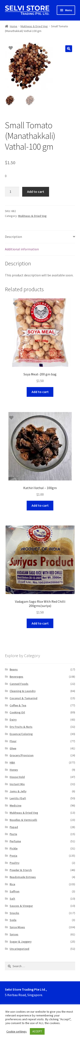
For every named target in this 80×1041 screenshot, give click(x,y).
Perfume (15, 841)
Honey (14, 770)
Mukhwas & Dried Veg (34, 26)
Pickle (13, 848)
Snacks (14, 913)
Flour (13, 741)
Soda (13, 920)
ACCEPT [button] (37, 1031)
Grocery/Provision (21, 755)
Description (13, 236)
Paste (13, 834)
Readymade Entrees (23, 877)
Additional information (22, 249)
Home (13, 26)
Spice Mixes (17, 927)
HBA (12, 762)
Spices (14, 934)
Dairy (13, 719)
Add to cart (35, 191)
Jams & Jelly (18, 791)
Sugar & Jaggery (21, 941)
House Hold (17, 777)
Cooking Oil (17, 712)
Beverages (16, 676)
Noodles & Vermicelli (23, 820)
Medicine (15, 805)
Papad (14, 827)
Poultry (14, 863)
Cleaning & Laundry (23, 691)
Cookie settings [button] (16, 1031)
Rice (12, 884)
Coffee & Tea (18, 705)
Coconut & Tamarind (23, 698)
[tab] (40, 237)
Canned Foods (19, 684)
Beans (14, 669)
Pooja (13, 856)
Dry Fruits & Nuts (21, 727)
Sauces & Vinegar (21, 906)
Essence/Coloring (21, 734)
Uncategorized (19, 949)
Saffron (14, 891)
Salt (12, 898)
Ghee (13, 748)
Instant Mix (17, 784)
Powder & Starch (21, 870)
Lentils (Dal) (18, 798)
